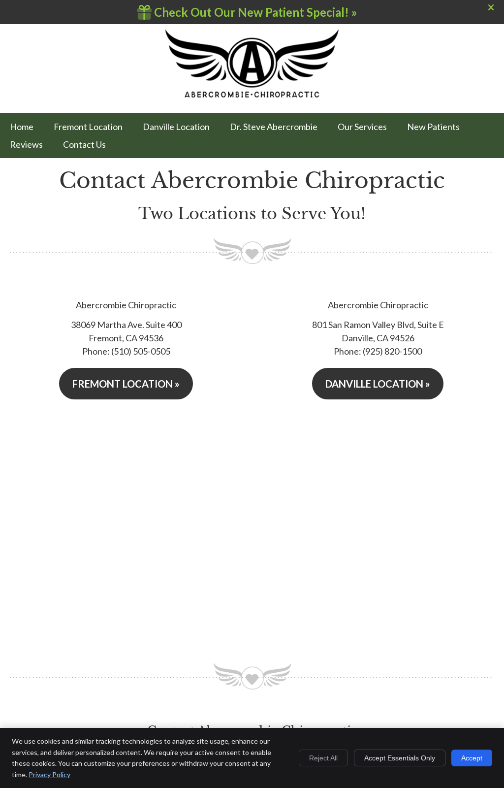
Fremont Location (88, 126)
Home (21, 126)
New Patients (433, 126)
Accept (471, 758)
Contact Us (84, 144)
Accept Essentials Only (399, 758)
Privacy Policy (49, 774)
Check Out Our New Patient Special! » (254, 12)
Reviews (26, 144)
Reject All (323, 758)
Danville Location (176, 126)
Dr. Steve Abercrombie (273, 126)
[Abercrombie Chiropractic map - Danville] (378, 531)
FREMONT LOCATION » (126, 384)
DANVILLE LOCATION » (377, 384)
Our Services (362, 126)
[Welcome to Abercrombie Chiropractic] (252, 95)
